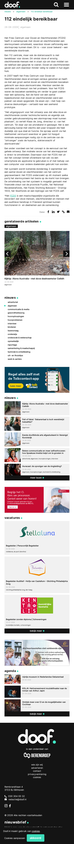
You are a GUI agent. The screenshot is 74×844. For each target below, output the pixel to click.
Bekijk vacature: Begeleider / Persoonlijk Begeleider (37, 538)
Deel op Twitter (58, 211)
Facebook (10, 805)
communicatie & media (18, 309)
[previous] (7, 254)
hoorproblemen (15, 320)
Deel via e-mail (68, 211)
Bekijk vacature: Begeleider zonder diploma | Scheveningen (37, 612)
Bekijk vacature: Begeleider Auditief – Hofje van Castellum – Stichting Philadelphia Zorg (37, 574)
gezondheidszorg (16, 312)
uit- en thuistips (15, 355)
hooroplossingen (16, 316)
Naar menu (66, 5)
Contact (37, 771)
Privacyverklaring (37, 774)
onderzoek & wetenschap (20, 337)
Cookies (37, 777)
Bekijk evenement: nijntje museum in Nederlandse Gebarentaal (37, 679)
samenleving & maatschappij (21, 348)
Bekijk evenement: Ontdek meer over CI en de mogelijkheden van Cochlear (37, 705)
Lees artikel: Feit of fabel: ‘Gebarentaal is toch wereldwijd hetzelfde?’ (37, 424)
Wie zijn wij (37, 764)
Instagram (6, 805)
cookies (36, 831)
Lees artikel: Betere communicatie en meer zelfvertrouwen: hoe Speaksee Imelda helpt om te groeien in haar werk (37, 455)
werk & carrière (15, 359)
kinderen (12, 327)
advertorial (13, 302)
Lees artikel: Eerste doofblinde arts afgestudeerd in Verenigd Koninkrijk (37, 439)
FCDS (13, 195)
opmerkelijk (13, 341)
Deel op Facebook (48, 211)
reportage (12, 345)
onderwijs (12, 334)
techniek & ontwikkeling (19, 352)
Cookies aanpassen (14, 838)
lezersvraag (13, 330)
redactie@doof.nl (17, 799)
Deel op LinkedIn (53, 211)
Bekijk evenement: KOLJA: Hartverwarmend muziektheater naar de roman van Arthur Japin (37, 692)
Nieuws (10, 297)
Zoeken (56, 5)
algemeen (25, 27)
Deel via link (63, 211)
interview (12, 323)
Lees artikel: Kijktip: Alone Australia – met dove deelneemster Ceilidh (37, 258)
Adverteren (37, 768)
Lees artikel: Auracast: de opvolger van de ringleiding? (37, 469)
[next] (66, 254)
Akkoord (35, 838)
